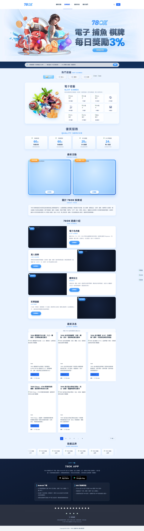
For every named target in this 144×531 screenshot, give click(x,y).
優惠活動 (58, 4)
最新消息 (77, 4)
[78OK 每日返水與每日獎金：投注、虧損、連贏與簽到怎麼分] (72, 401)
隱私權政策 (81, 528)
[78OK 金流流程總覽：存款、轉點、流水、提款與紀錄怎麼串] (72, 350)
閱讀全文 (35, 375)
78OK (31, 363)
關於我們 (85, 4)
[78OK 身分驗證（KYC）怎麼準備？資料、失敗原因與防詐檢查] (102, 350)
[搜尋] (114, 4)
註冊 (118, 4)
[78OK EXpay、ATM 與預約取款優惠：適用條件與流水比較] (42, 401)
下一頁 (111, 438)
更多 (115, 64)
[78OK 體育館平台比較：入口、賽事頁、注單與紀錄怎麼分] (42, 350)
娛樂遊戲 (67, 4)
